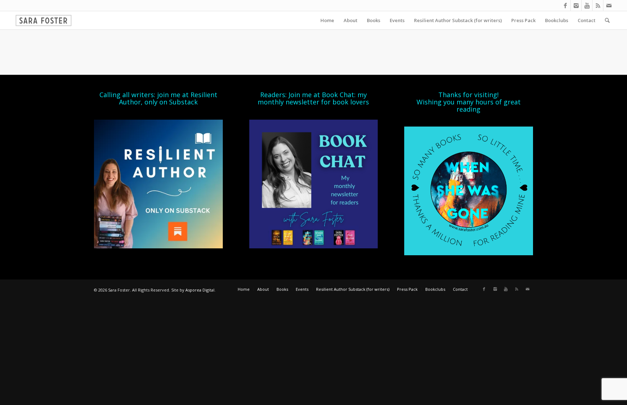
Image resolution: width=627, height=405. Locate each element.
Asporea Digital (199, 290)
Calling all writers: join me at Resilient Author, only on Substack (158, 98)
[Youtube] (587, 5)
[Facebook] (565, 5)
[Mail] (608, 5)
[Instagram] (576, 5)
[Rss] (598, 5)
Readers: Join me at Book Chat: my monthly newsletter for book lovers (313, 98)
